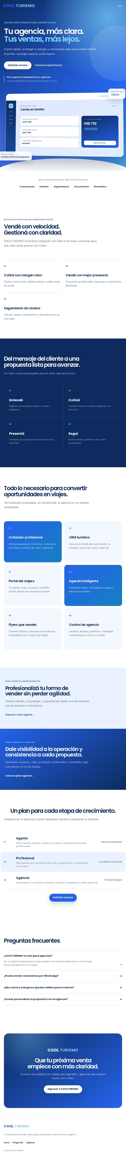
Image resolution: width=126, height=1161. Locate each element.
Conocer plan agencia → (19, 775)
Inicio (6, 1142)
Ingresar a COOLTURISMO (63, 1089)
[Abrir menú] (119, 5)
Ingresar (30, 1142)
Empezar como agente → (20, 714)
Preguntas (17, 1142)
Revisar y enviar (100, 143)
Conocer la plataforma (50, 65)
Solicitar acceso (18, 65)
